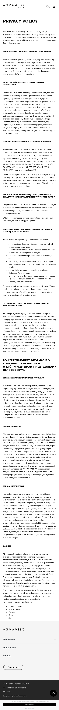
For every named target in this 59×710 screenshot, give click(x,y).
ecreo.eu (24, 696)
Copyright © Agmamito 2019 (16, 684)
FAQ (9, 691)
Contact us (13, 667)
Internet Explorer (16, 606)
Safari (11, 618)
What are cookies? (29, 708)
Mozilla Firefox (15, 609)
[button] (29, 640)
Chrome (12, 612)
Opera (11, 615)
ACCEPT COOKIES (29, 705)
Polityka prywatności (16, 688)
